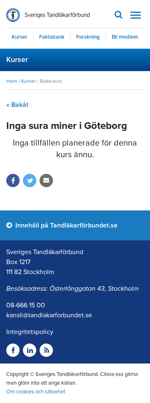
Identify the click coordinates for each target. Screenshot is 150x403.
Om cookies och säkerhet (35, 391)
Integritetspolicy (29, 332)
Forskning (88, 37)
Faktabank (52, 37)
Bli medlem (125, 37)
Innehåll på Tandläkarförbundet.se (66, 225)
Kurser (20, 37)
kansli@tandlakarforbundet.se (49, 315)
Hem (11, 81)
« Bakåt (17, 105)
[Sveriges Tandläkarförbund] (48, 15)
